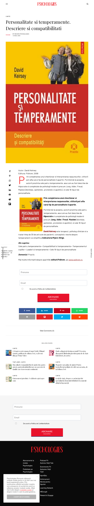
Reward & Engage (46, 495)
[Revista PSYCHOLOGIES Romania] (47, 4)
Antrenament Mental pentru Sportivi (45, 481)
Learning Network (46, 488)
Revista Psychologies (22, 34)
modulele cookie (26, 490)
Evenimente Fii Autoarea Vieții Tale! (45, 469)
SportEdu (43, 475)
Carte (8, 16)
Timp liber (16, 362)
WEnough (43, 492)
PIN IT (54, 196)
